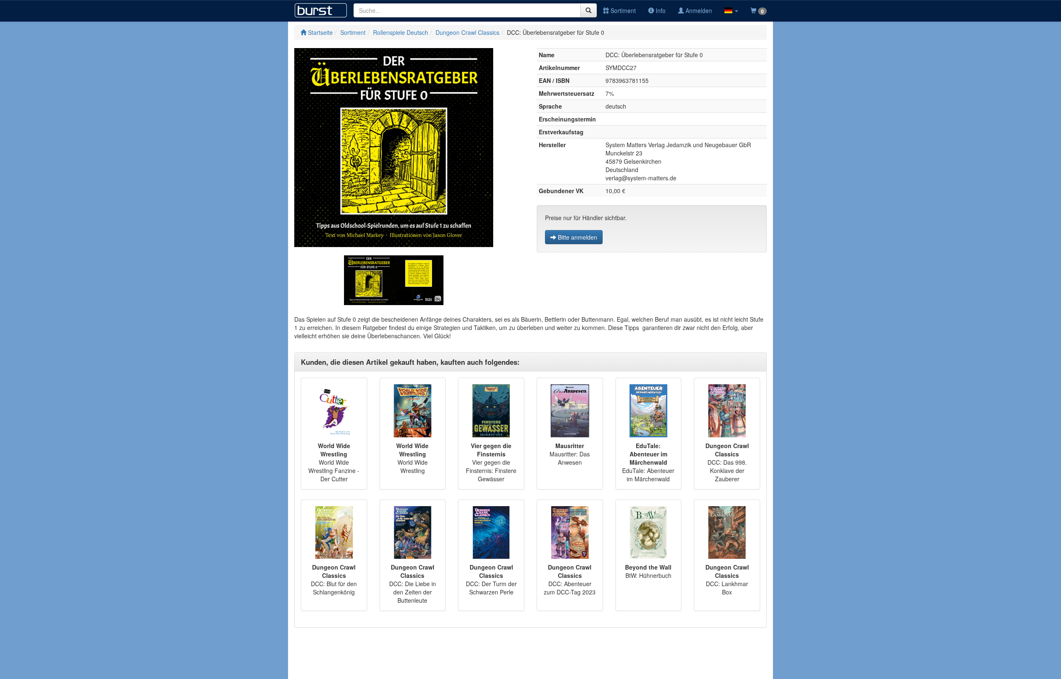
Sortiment (622, 10)
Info (660, 10)
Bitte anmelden (576, 237)
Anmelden (698, 10)
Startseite (319, 32)
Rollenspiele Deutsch (400, 32)
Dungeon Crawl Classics (467, 32)
